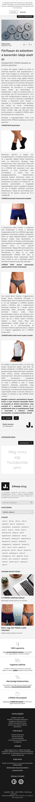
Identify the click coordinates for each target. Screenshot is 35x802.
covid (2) (17, 530)
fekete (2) (15, 532)
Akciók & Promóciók (25, 16)
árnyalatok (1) (16, 527)
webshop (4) (24, 562)
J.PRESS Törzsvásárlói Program (17, 723)
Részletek (23, 12)
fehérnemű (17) (6, 532)
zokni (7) (4, 564)
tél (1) (13, 556)
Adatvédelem (17, 726)
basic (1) (4, 530)
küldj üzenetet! (17, 765)
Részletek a (17, 687)
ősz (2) (15, 547)
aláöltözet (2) (20, 524)
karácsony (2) (16, 538)
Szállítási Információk (17, 717)
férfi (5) (22, 532)
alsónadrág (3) (6, 527)
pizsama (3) (21, 547)
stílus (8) (19, 550)
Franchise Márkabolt (17, 738)
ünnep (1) (5, 562)
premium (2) (6, 550)
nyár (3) (9, 547)
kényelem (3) (6, 541)
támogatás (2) (6, 556)
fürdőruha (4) (16, 535)
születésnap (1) (13, 553)
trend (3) (4, 559)
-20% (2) (4, 521)
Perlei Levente (5, 44)
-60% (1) (23, 521)
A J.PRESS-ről (18, 742)
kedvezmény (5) (26, 538)
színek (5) (5, 553)
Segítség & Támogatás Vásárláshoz (17, 719)
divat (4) (23, 530)
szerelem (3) (27, 550)
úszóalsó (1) (24, 559)
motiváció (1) (25, 544)
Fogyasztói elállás (17, 770)
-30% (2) (11, 521)
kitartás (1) (14, 541)
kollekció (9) (22, 541)
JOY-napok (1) (6, 538)
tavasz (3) (22, 553)
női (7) (4, 547)
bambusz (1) (25, 527)
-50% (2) (17, 521)
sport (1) (13, 550)
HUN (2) (24, 535)
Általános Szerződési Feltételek (17, 725)
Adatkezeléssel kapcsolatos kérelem (17, 767)
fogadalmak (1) (6, 535)
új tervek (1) (16, 559)
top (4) (26, 556)
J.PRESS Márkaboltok (17, 735)
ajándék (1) (5, 524)
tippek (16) (20, 556)
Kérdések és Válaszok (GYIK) (17, 721)
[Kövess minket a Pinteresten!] (21, 781)
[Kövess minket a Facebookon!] (14, 781)
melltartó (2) (16, 544)
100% (13, 652)
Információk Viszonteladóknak (17, 740)
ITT (23, 755)
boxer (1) (10, 530)
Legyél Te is (13, 701)
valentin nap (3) (14, 562)
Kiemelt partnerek (17, 736)
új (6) (10, 559)
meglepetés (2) (6, 544)
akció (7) (12, 524)
